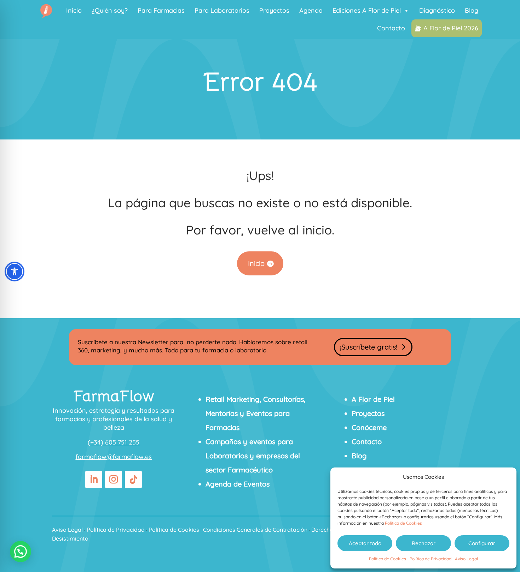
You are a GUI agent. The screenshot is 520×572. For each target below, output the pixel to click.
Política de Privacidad (430, 558)
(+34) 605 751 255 (113, 442)
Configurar (481, 543)
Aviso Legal (466, 558)
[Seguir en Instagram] (113, 479)
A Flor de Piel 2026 (450, 28)
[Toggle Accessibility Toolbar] (14, 271)
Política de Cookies (403, 523)
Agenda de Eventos (238, 483)
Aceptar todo (365, 543)
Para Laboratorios (222, 10)
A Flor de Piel (373, 399)
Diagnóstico (437, 10)
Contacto (391, 28)
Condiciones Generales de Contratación (255, 529)
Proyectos (274, 10)
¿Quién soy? (110, 10)
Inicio (74, 10)
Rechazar (423, 543)
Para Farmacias (161, 10)
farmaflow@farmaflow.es (113, 457)
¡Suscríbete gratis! (368, 346)
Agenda (311, 10)
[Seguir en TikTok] (133, 479)
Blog (471, 10)
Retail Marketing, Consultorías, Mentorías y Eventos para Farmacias (255, 413)
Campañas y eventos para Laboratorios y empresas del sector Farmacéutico (253, 455)
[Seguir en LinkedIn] (93, 479)
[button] (20, 551)
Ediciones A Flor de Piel (367, 10)
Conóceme (369, 427)
